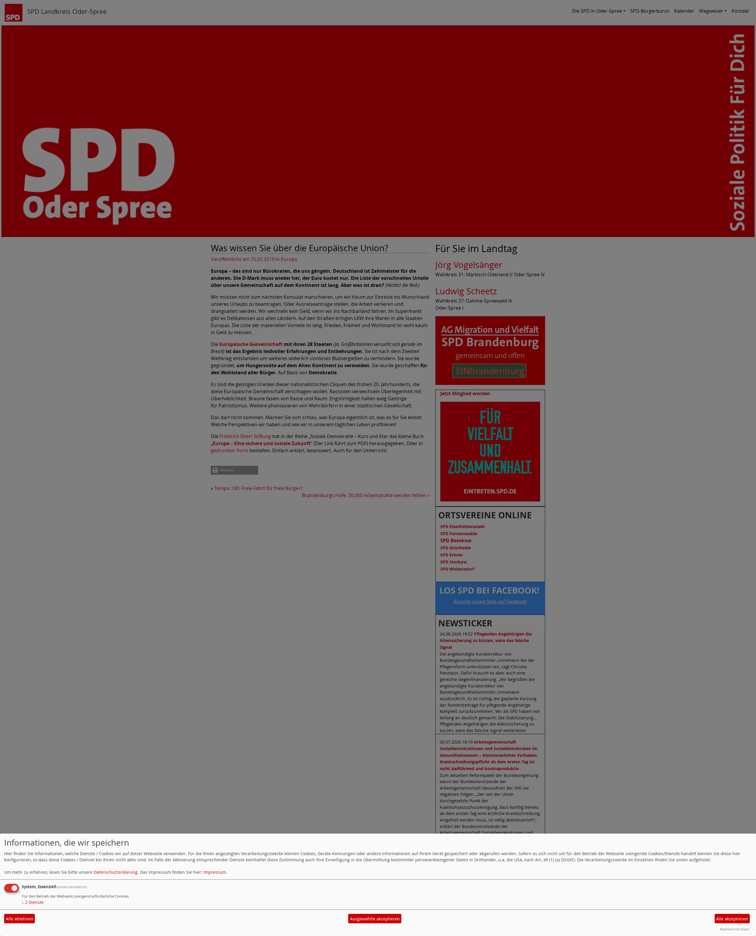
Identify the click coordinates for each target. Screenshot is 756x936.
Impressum (214, 872)
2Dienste (33, 902)
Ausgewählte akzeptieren (375, 919)
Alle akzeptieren (732, 919)
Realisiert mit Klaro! (735, 929)
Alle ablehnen (19, 919)
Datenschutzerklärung (116, 872)
